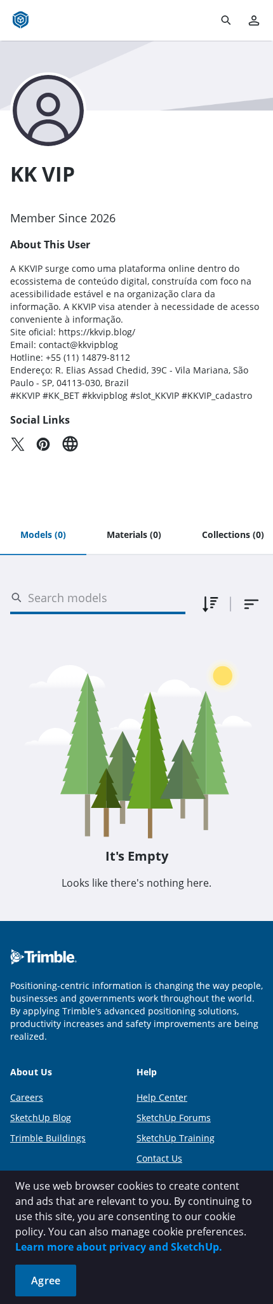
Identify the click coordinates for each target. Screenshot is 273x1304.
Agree (45, 1280)
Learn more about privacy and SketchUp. (118, 1247)
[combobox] (251, 604)
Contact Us (159, 1158)
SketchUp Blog (40, 1118)
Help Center (161, 1097)
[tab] (43, 535)
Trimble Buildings (48, 1138)
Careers (26, 1097)
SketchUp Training (175, 1138)
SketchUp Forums (173, 1118)
